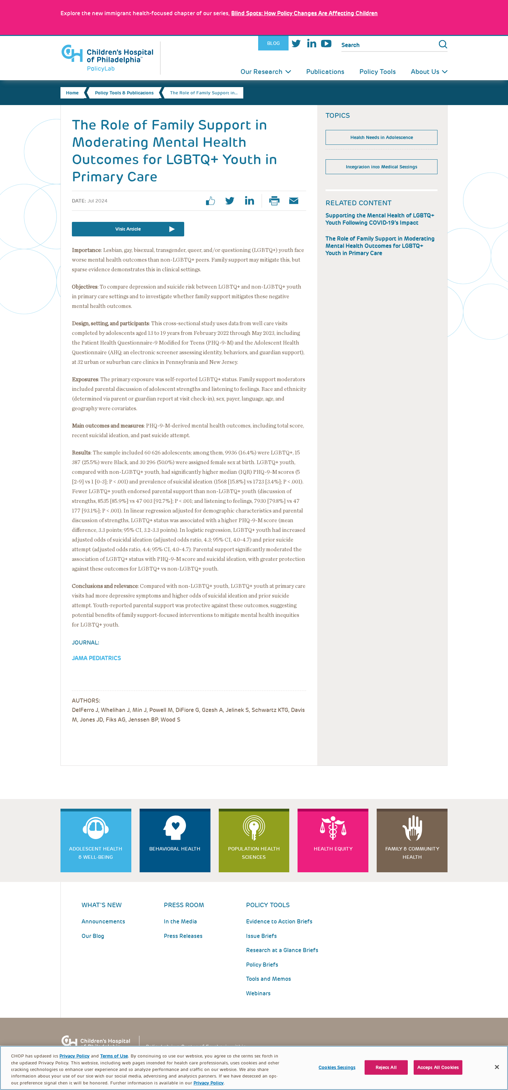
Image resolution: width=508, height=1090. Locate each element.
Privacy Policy (74, 1056)
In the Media (180, 921)
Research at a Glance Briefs (282, 950)
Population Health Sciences (254, 853)
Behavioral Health (174, 849)
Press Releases (183, 936)
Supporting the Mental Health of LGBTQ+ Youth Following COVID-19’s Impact (380, 219)
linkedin (252, 201)
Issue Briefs (261, 936)
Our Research (262, 71)
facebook (213, 201)
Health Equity (333, 849)
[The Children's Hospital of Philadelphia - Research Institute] (157, 1045)
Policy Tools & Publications (124, 93)
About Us (425, 71)
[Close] (497, 1067)
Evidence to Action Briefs (279, 921)
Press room (184, 905)
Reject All (386, 1067)
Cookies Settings (337, 1067)
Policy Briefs (262, 964)
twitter (232, 201)
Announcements (103, 921)
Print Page (277, 201)
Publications (325, 71)
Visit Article (128, 229)
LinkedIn (311, 43)
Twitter (296, 43)
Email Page (296, 201)
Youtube (326, 43)
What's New (102, 905)
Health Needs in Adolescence (381, 137)
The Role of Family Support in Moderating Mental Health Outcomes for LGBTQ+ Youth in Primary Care (380, 246)
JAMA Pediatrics (96, 658)
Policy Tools (377, 71)
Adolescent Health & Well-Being (95, 853)
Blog (273, 43)
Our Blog (93, 936)
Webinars (258, 993)
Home (72, 93)
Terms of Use (114, 1056)
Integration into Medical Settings (381, 167)
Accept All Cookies (438, 1067)
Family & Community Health (412, 853)
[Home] (110, 58)
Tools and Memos (268, 979)
